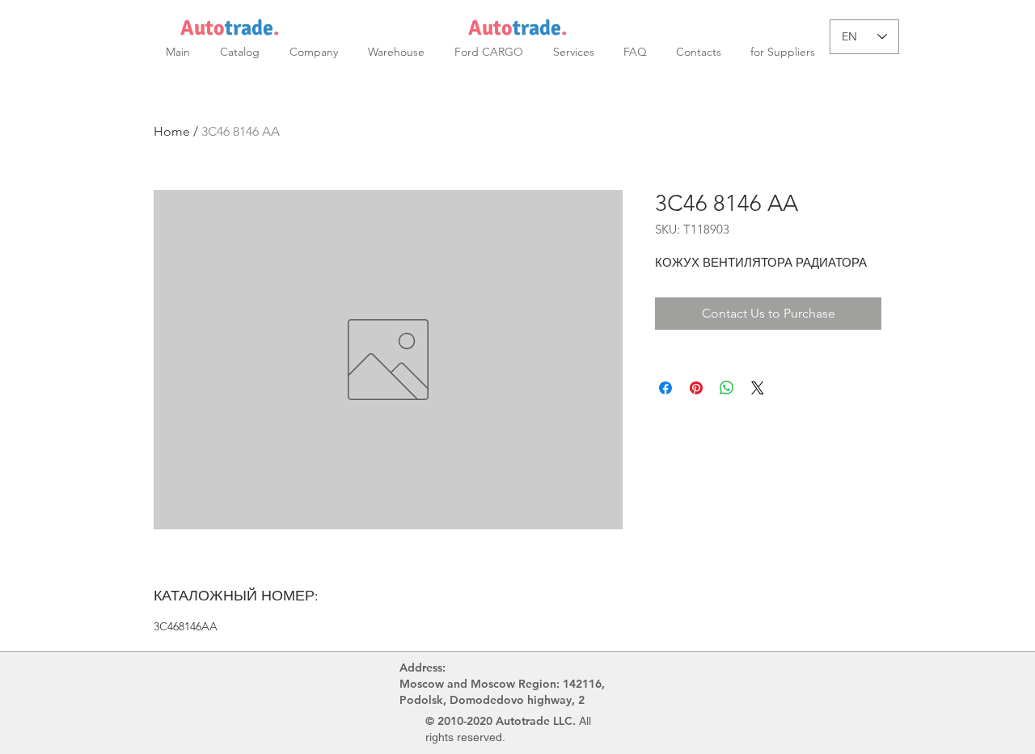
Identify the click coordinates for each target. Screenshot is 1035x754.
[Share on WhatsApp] (727, 388)
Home (172, 131)
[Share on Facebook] (665, 388)
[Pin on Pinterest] (696, 388)
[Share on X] (757, 388)
